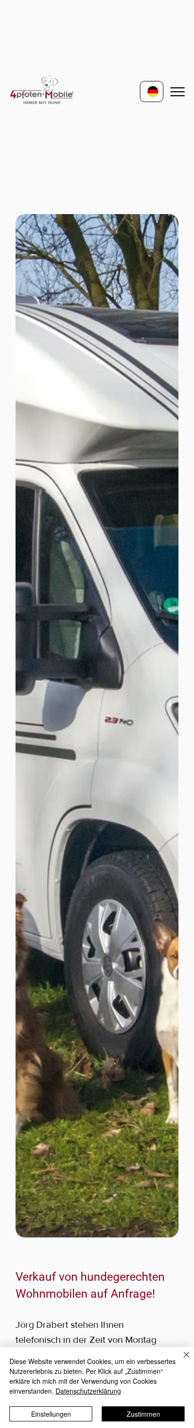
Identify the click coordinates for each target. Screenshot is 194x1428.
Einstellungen (51, 1414)
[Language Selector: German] (151, 91)
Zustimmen (143, 1414)
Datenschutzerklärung (88, 1391)
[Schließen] (181, 1360)
